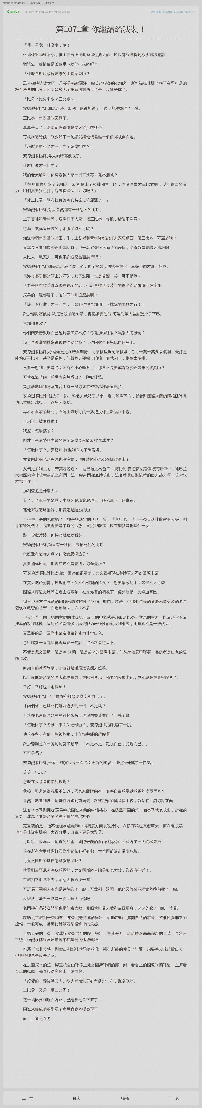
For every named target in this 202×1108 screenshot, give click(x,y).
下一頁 (173, 1098)
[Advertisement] (101, 1052)
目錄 (76, 1098)
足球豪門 (49, 3)
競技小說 (35, 3)
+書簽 (125, 1098)
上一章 (27, 1098)
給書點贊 (167, 12)
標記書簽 (156, 12)
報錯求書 (178, 12)
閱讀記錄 (190, 12)
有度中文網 (20, 3)
